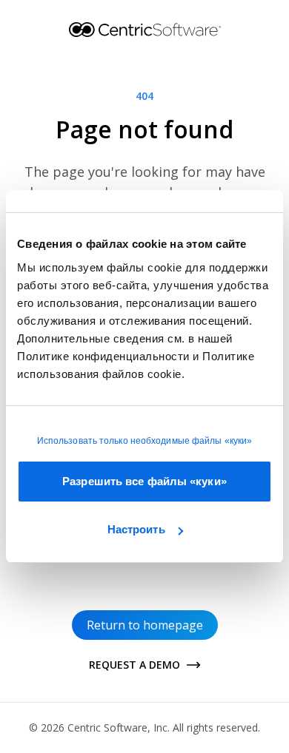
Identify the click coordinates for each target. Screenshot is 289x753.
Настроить (136, 529)
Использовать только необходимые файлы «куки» (144, 441)
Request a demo (134, 665)
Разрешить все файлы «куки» (144, 481)
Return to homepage (145, 625)
